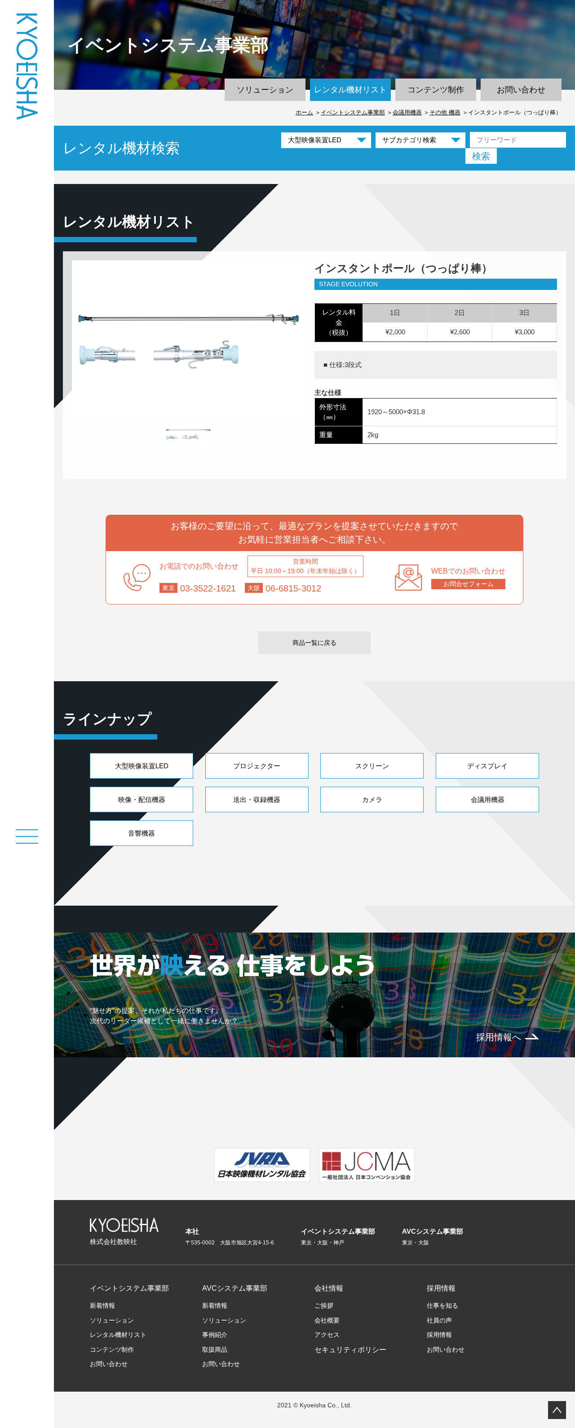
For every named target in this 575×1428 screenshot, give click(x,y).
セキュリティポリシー (350, 1350)
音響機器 (141, 833)
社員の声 (439, 1320)
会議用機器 (407, 112)
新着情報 (102, 1305)
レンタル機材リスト (350, 89)
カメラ (372, 799)
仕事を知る (442, 1305)
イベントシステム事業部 (353, 112)
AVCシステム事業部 (234, 1288)
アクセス (327, 1334)
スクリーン (372, 766)
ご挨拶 (323, 1305)
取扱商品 (214, 1349)
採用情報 (441, 1288)
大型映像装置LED (141, 766)
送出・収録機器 (256, 799)
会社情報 (328, 1288)
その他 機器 (444, 112)
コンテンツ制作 (435, 89)
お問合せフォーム (468, 583)
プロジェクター (256, 766)
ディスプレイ (487, 766)
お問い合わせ (521, 89)
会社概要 (327, 1320)
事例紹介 (214, 1334)
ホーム (304, 112)
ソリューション (265, 89)
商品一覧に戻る (314, 642)
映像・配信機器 (141, 799)
